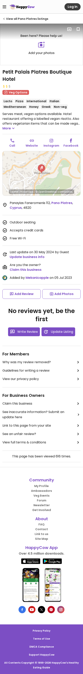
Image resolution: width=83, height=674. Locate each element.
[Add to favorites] (78, 29)
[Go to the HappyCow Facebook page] (22, 609)
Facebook (70, 145)
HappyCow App (41, 547)
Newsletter (41, 505)
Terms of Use (41, 638)
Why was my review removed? (26, 362)
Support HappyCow (41, 654)
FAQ (41, 524)
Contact (41, 529)
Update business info (27, 257)
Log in (72, 6)
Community (41, 480)
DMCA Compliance (41, 646)
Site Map (41, 539)
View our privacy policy (20, 379)
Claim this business (26, 269)
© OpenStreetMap (46, 191)
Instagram (51, 145)
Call (12, 145)
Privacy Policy (41, 630)
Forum (41, 500)
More (6, 128)
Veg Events (41, 496)
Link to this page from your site (26, 425)
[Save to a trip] (69, 29)
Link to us (41, 534)
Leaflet (14, 191)
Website (32, 145)
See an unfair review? (19, 434)
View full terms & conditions (24, 442)
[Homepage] (22, 7)
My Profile (41, 486)
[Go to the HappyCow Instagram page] (60, 609)
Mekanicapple (37, 277)
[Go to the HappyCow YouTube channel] (31, 609)
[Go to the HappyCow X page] (41, 609)
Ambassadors (41, 491)
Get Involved (41, 510)
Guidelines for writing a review (26, 370)
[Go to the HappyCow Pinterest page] (51, 609)
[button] (41, 169)
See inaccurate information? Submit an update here (33, 414)
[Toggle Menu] (4, 6)
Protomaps (27, 191)
